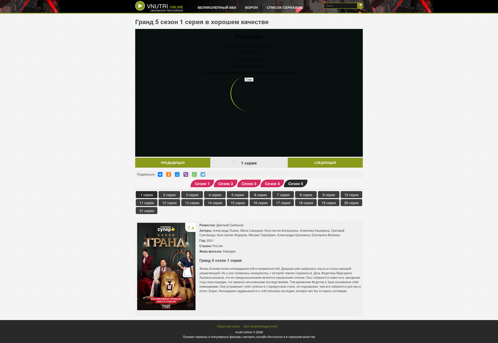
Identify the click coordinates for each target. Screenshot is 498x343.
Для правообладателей (260, 326)
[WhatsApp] (194, 174)
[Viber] (185, 174)
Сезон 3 (249, 183)
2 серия (169, 194)
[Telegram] (203, 174)
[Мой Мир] (177, 174)
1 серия (146, 194)
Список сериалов (285, 7)
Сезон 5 (295, 183)
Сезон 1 (202, 183)
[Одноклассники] (168, 174)
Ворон (251, 7)
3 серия (192, 194)
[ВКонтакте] (160, 174)
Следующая (325, 162)
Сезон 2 (225, 183)
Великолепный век (217, 7)
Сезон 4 (272, 183)
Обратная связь (228, 326)
